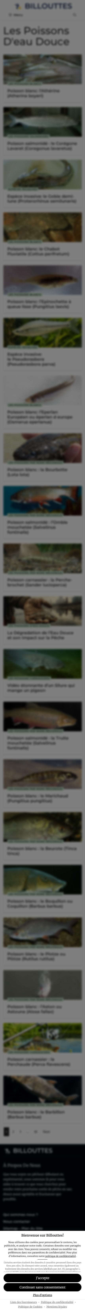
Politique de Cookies (30, 1306)
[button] (42, 1278)
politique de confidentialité (60, 1256)
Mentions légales (56, 1306)
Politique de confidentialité (57, 1302)
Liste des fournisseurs (23, 1302)
